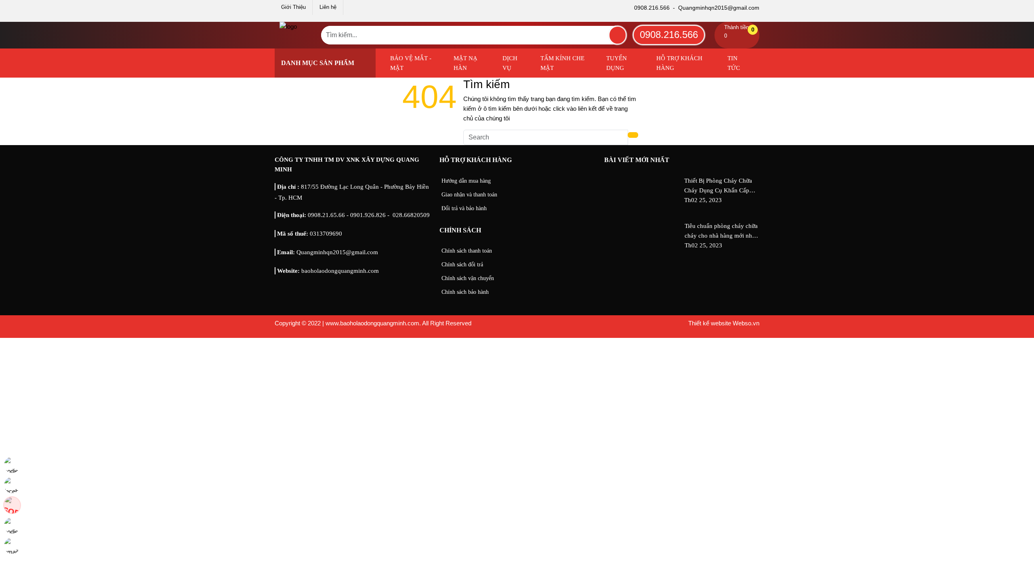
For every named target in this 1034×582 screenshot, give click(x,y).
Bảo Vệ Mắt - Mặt (410, 63)
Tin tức (733, 63)
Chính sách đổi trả (462, 264)
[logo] (288, 26)
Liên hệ (327, 7)
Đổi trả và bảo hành (464, 208)
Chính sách (460, 230)
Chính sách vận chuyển (467, 278)
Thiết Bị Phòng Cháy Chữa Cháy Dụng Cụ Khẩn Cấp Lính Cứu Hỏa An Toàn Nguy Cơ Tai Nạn (721, 186)
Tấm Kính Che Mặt (562, 63)
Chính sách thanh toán (466, 251)
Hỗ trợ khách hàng (679, 63)
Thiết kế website (709, 323)
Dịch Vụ (509, 63)
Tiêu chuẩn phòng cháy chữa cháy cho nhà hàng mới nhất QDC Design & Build (721, 231)
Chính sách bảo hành (465, 292)
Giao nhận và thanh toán (469, 195)
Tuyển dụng (616, 63)
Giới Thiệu (293, 7)
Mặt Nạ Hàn (465, 63)
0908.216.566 (669, 34)
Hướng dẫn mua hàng (466, 181)
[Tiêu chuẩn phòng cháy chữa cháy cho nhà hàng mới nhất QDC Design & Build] (642, 245)
